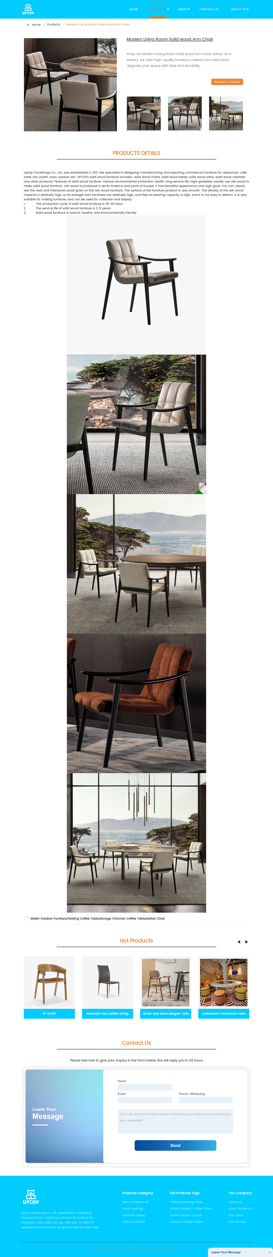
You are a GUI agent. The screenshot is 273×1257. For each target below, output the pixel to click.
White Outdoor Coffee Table (191, 1208)
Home (133, 9)
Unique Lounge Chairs (186, 1222)
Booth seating (132, 1208)
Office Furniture (133, 1222)
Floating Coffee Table (83, 918)
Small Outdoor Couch (186, 1215)
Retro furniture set (135, 1202)
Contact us (208, 9)
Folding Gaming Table (186, 1202)
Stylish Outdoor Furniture (48, 918)
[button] (239, 942)
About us (238, 9)
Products (158, 9)
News (183, 9)
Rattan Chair (155, 918)
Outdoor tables (133, 1215)
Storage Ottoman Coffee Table (122, 918)
